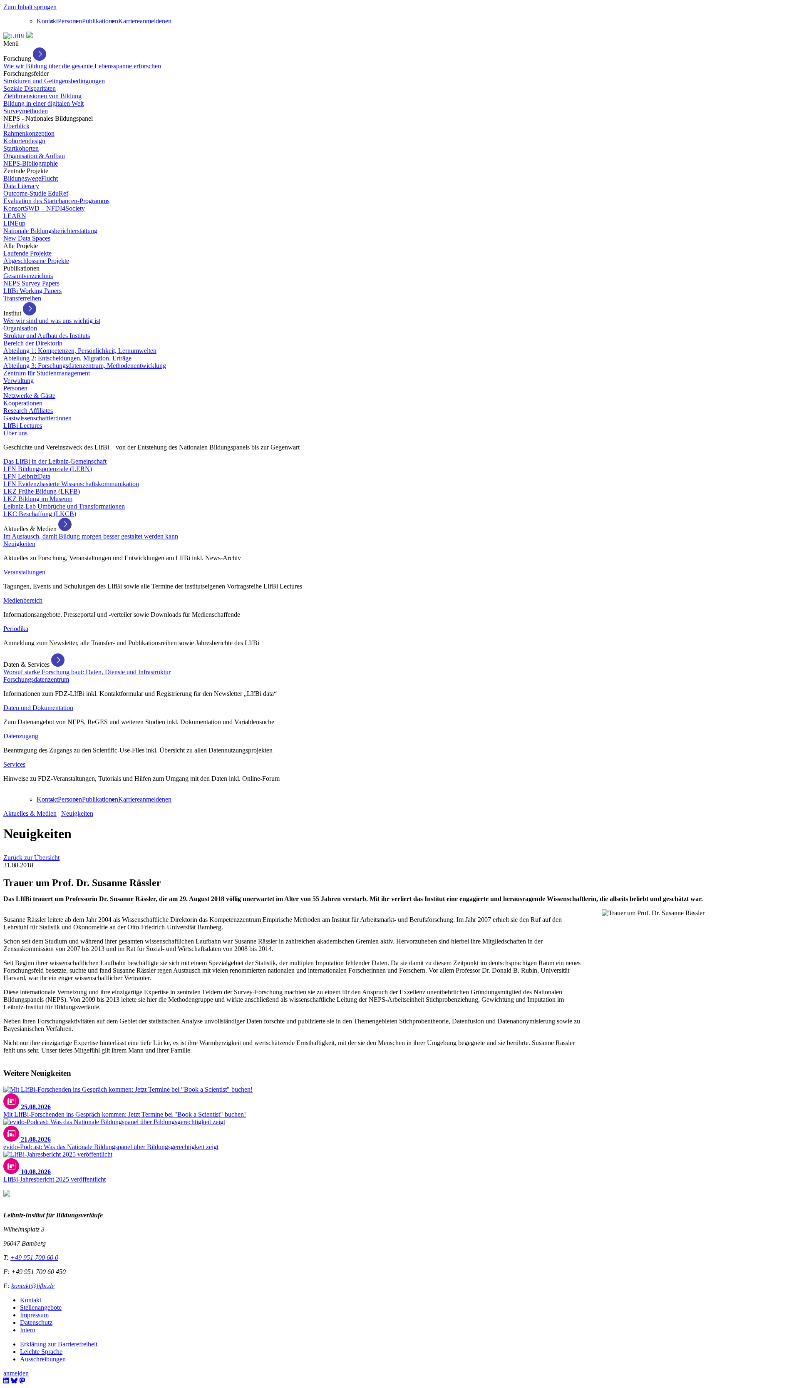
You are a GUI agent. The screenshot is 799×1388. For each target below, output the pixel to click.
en (168, 21)
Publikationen (100, 21)
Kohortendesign (24, 140)
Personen (70, 21)
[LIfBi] (14, 36)
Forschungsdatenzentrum (36, 679)
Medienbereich (22, 600)
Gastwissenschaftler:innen (37, 418)
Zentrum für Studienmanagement (46, 373)
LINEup (14, 223)
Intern (27, 1329)
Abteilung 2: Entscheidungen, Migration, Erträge (67, 358)
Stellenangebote (41, 1307)
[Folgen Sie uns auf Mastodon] (22, 1380)
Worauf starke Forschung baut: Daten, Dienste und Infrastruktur (87, 671)
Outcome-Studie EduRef (35, 193)
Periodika (15, 628)
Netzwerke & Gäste (29, 395)
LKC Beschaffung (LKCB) (39, 513)
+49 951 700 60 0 (34, 1257)
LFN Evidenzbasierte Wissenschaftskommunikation (71, 483)
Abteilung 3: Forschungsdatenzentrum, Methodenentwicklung (84, 365)
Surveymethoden (25, 110)
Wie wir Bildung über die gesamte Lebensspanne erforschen (82, 66)
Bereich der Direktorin (32, 343)
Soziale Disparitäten (29, 88)
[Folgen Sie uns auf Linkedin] (6, 1380)
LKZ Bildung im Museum (37, 498)
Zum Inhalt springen (30, 6)
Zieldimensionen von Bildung (42, 95)
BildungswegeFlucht (30, 178)
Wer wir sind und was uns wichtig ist (51, 320)
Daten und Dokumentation (38, 707)
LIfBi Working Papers (32, 290)
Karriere (129, 21)
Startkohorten (21, 148)
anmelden (152, 21)
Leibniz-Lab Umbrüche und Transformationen (64, 506)
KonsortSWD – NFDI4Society (44, 208)
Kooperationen (22, 403)
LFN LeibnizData (26, 476)
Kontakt (47, 21)
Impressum (34, 1314)
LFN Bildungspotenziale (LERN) (47, 468)
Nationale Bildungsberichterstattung (50, 230)
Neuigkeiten (19, 543)
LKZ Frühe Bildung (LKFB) (41, 491)
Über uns (15, 433)
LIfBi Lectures (22, 425)
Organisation (20, 328)
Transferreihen (22, 298)
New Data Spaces (26, 238)
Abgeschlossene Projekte (36, 260)
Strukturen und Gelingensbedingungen (54, 80)
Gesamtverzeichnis (28, 275)
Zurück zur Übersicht (31, 857)
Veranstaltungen (24, 572)
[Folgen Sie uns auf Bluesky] (14, 1380)
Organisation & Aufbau (34, 155)
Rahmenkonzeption (29, 133)
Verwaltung (18, 380)
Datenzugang (20, 736)
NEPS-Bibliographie (30, 163)
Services (14, 764)
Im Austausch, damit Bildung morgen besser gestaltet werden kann (90, 536)
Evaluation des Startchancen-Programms (56, 200)
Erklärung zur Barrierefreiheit (58, 1344)
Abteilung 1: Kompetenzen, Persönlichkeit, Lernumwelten (79, 350)
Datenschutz (36, 1322)
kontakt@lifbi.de (33, 1285)
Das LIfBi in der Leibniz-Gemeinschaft (55, 461)
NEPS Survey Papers (31, 283)
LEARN (14, 215)
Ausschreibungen (43, 1359)
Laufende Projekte (27, 253)
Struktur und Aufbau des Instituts (46, 335)
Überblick (16, 125)
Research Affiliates (28, 410)
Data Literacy (21, 185)
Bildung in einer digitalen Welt (43, 103)
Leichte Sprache (41, 1351)
